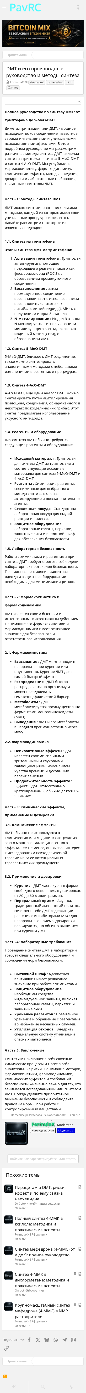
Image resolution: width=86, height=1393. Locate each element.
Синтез (13, 87)
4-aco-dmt (37, 82)
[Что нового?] (71, 1387)
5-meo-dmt (55, 82)
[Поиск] (43, 1387)
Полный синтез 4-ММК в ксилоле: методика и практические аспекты (39, 1223)
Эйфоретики (38, 1234)
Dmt (69, 82)
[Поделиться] (80, 101)
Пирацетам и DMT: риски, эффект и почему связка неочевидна (40, 1193)
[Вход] (14, 1387)
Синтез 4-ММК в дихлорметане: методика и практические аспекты (42, 1279)
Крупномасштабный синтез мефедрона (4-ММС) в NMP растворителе (42, 1310)
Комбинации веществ (44, 1204)
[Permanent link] (58, 120)
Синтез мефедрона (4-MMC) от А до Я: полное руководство (45, 1252)
